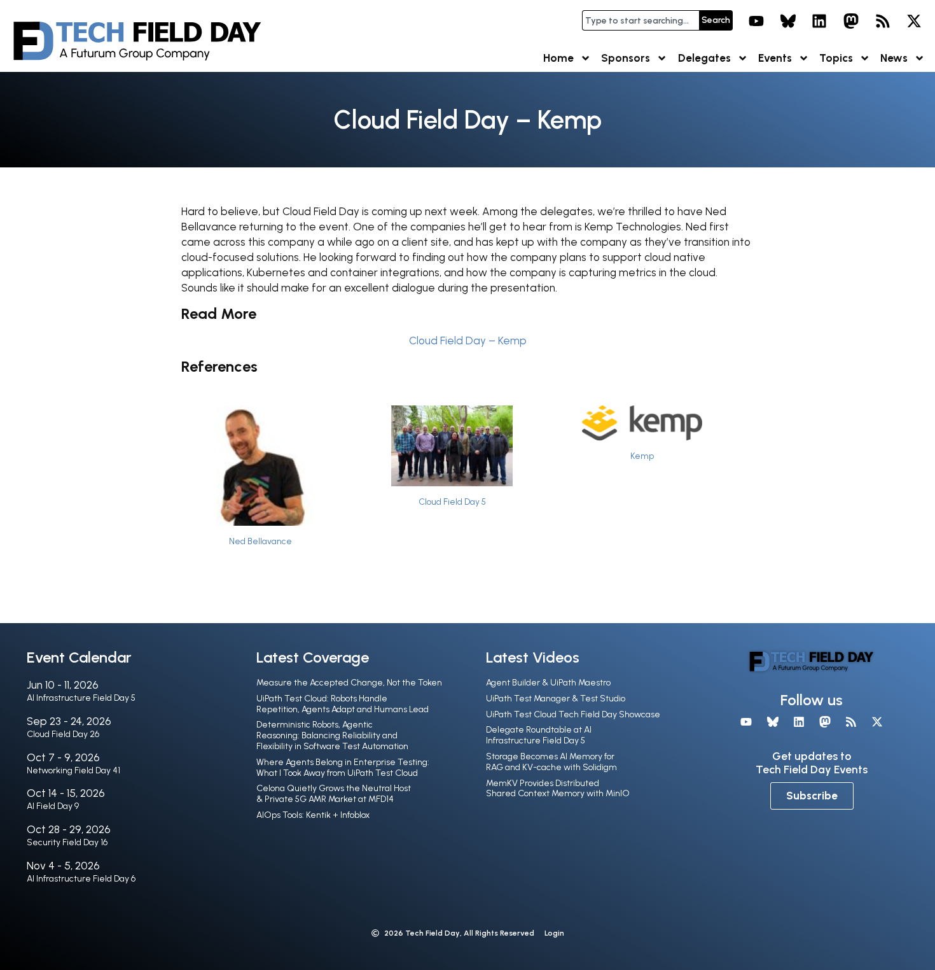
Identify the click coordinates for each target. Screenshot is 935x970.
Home (558, 58)
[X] (914, 21)
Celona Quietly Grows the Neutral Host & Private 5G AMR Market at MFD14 (333, 794)
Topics (836, 58)
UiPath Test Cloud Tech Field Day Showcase (573, 714)
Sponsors (625, 58)
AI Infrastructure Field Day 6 (81, 878)
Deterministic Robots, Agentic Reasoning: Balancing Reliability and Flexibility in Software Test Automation (332, 735)
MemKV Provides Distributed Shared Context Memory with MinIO (558, 788)
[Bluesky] (788, 21)
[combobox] (640, 20)
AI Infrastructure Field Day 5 (81, 697)
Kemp (642, 456)
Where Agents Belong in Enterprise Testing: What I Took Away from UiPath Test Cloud (342, 767)
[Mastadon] (851, 21)
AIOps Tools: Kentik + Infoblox (313, 815)
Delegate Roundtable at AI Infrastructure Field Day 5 (539, 735)
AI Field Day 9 (53, 806)
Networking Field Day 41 (73, 770)
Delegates (704, 58)
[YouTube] (756, 21)
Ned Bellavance (260, 541)
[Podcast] (883, 21)
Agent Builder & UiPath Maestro (548, 682)
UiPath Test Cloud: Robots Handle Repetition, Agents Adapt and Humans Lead (342, 704)
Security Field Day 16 (67, 842)
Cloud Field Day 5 (452, 501)
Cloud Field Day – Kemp (468, 340)
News (894, 58)
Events (775, 58)
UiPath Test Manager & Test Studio (555, 698)
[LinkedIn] (820, 21)
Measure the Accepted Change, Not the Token (349, 682)
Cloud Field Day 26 (63, 734)
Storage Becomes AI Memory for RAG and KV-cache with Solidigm (551, 762)
